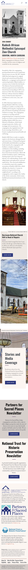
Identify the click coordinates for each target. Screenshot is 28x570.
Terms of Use (23, 562)
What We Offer (10, 560)
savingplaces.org (10, 544)
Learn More (7, 255)
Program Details (19, 560)
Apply (9, 562)
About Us (3, 560)
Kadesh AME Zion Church (9, 58)
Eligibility (3, 562)
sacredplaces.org (16, 523)
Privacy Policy (15, 562)
